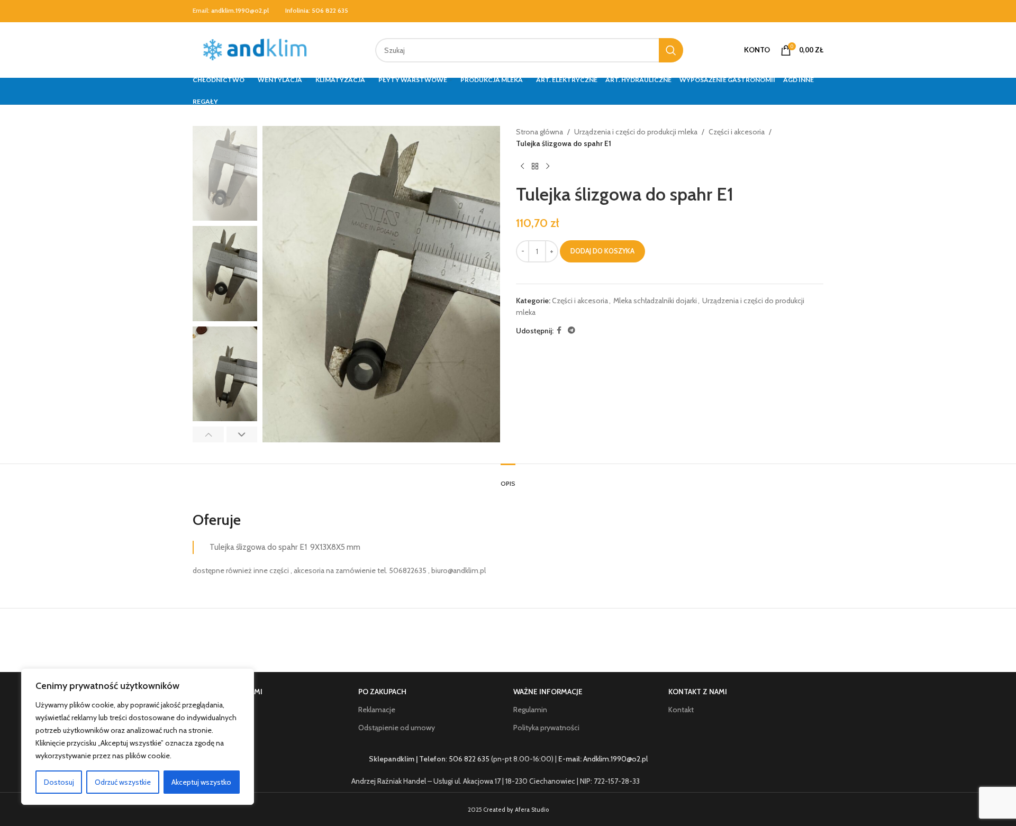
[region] (137, 736)
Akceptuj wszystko (201, 782)
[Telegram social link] (571, 330)
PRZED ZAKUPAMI (232, 691)
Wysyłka (216, 727)
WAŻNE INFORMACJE (548, 691)
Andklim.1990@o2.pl (615, 759)
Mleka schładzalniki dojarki (655, 300)
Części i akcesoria (737, 132)
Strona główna (539, 132)
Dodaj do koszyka (602, 251)
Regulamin (530, 709)
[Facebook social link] (559, 330)
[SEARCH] (671, 50)
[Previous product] (522, 166)
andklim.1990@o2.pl (240, 10)
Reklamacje (376, 709)
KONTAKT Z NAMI (697, 691)
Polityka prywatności (546, 727)
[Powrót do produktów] (535, 166)
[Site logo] (257, 49)
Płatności (218, 709)
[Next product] (547, 166)
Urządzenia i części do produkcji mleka (635, 132)
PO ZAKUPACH (382, 691)
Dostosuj (59, 782)
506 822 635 (330, 10)
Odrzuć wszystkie (123, 782)
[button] (208, 434)
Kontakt (681, 709)
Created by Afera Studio (516, 809)
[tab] (508, 478)
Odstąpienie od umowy (396, 727)
